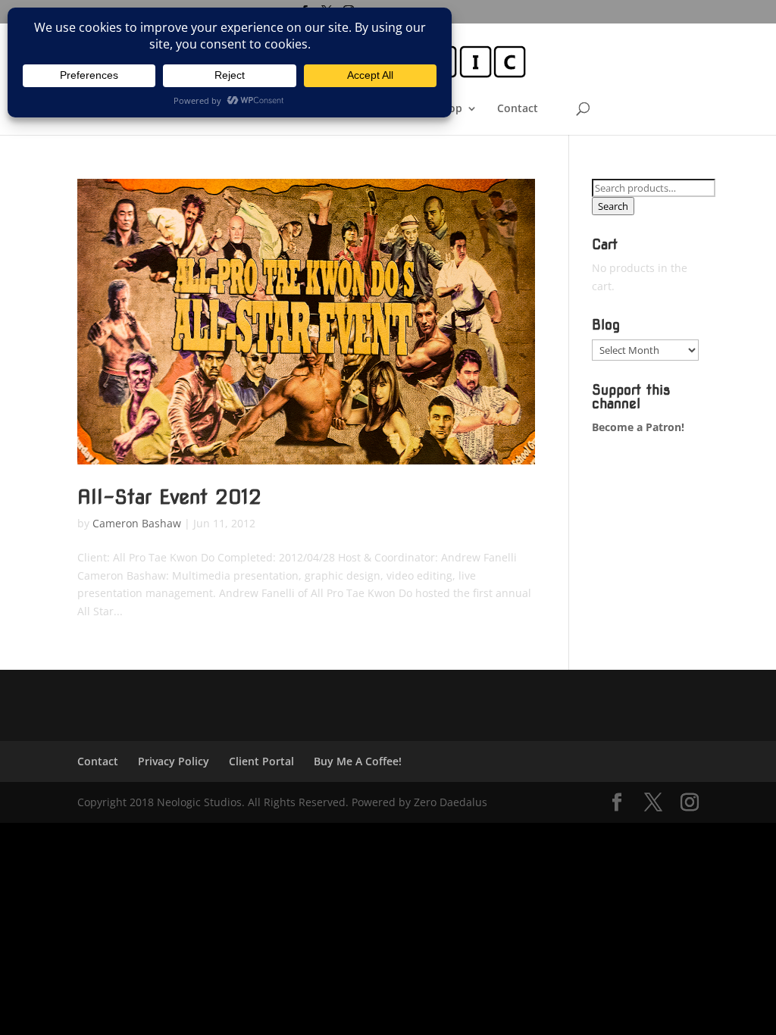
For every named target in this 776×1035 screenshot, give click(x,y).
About (385, 109)
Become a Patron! (638, 427)
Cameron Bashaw (136, 523)
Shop (449, 109)
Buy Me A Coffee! (358, 761)
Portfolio (326, 109)
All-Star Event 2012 (169, 496)
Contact (517, 109)
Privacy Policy (173, 761)
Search (613, 206)
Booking (262, 109)
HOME (205, 109)
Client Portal (261, 761)
